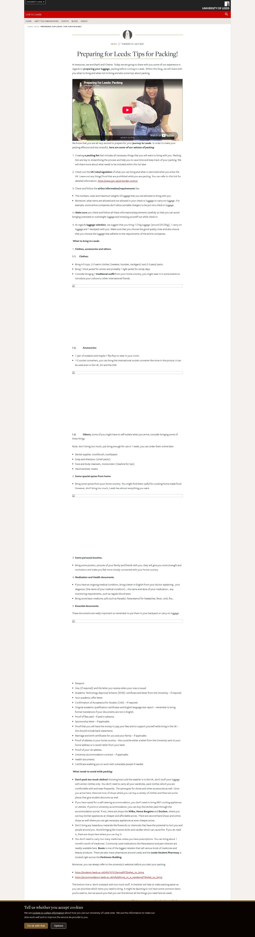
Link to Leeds (33, 14)
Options (58, 925)
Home (29, 21)
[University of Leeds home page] (215, 5)
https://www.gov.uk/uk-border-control (118, 181)
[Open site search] (226, 14)
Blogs (75, 21)
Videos (84, 21)
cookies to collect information (48, 913)
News (114, 43)
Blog (36, 26)
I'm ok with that (36, 925)
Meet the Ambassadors (46, 21)
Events (65, 21)
